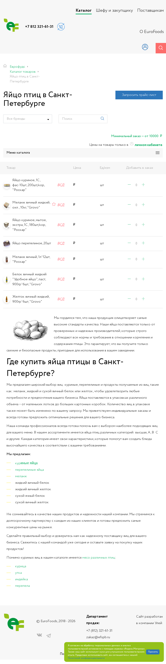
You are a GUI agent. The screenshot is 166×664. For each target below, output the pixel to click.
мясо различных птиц (98, 557)
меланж (21, 476)
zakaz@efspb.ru (98, 637)
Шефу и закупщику (114, 11)
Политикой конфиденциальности (86, 658)
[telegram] (48, 636)
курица (20, 566)
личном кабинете (148, 145)
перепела (22, 585)
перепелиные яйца (29, 469)
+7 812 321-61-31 (39, 26)
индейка (21, 579)
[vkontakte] (39, 636)
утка (18, 572)
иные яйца (29, 462)
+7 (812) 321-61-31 (99, 630)
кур (18, 463)
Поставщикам (150, 11)
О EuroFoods (152, 32)
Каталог (84, 11)
